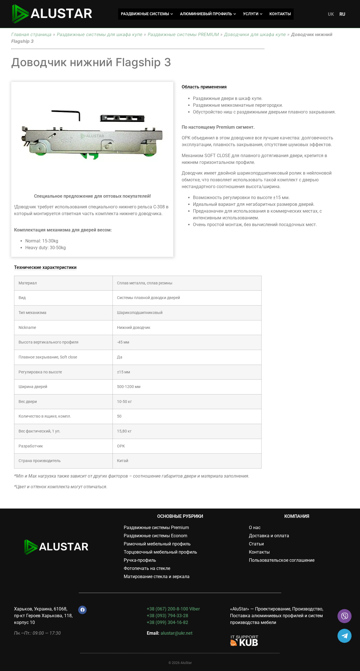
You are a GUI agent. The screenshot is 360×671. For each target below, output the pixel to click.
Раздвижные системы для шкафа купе (99, 34)
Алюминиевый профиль (206, 14)
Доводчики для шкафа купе (255, 34)
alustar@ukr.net (176, 633)
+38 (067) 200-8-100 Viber (173, 609)
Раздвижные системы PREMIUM (183, 34)
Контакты (280, 14)
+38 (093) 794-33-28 (167, 615)
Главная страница (31, 34)
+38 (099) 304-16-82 (167, 622)
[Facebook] (82, 610)
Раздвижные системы (145, 14)
